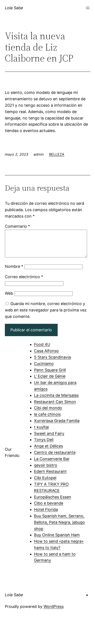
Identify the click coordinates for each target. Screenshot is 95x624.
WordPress (54, 606)
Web (9, 293)
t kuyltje (41, 427)
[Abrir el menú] (87, 8)
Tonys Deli (43, 439)
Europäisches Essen (52, 497)
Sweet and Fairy (49, 433)
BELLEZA (56, 154)
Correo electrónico (24, 276)
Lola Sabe (14, 8)
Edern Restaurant (50, 471)
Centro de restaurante (55, 452)
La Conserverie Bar (52, 458)
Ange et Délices (48, 446)
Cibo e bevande (48, 503)
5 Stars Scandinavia (52, 357)
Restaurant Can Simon (55, 401)
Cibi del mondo (48, 408)
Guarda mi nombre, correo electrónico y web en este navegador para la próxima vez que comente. (46, 310)
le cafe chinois (47, 414)
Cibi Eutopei (45, 477)
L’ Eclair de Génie (49, 376)
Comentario (17, 226)
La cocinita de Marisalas (56, 395)
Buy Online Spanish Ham (57, 535)
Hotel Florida (46, 509)
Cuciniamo (44, 363)
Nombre (14, 266)
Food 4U (42, 344)
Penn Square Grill (50, 370)
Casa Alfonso (46, 350)
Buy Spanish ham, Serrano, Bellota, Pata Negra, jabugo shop (59, 522)
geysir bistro (45, 465)
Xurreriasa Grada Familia (57, 420)
